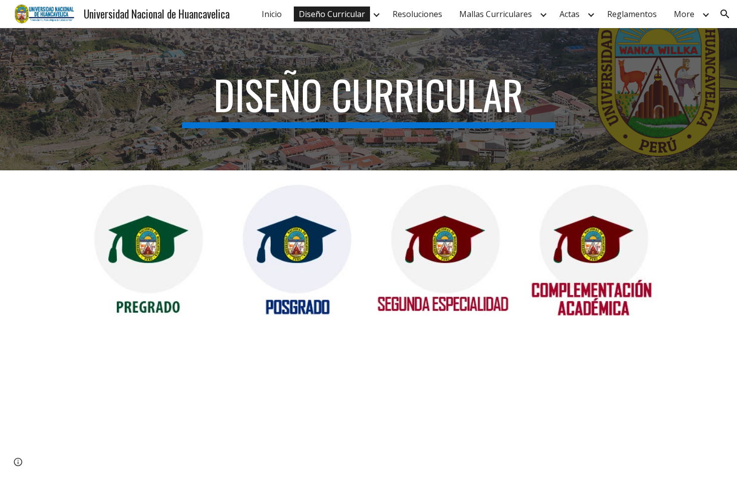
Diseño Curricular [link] (332, 14)
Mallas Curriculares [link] (495, 14)
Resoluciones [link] (417, 14)
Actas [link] (570, 14)
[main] (368, 99)
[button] (725, 14)
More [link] (684, 14)
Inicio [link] (272, 14)
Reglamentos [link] (632, 14)
